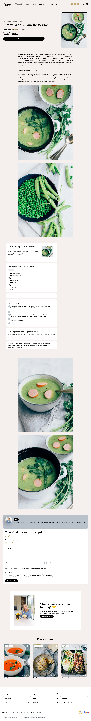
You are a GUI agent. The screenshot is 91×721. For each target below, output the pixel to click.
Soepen (20, 343)
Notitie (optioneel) (8, 546)
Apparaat (64, 698)
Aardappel (35, 343)
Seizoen (35, 702)
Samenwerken (39, 712)
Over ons (32, 712)
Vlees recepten (19, 347)
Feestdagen (8, 698)
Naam (6, 560)
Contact (45, 712)
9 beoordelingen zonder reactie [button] (27, 536)
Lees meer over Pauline (19, 525)
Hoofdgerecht (11, 343)
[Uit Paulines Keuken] (7, 4)
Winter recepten (12, 345)
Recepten (7, 694)
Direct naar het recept (23, 38)
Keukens (64, 694)
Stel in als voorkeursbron (47, 617)
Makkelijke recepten (44, 345)
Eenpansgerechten (27, 345)
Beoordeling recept (12, 540)
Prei (39, 343)
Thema (35, 698)
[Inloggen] (84, 4)
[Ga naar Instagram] (72, 4)
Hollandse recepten (27, 343)
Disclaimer (4, 712)
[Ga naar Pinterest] (78, 4)
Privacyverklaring (12, 712)
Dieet (6, 702)
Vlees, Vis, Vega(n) (67, 702)
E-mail (48, 560)
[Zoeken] (81, 4)
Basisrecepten (19, 345)
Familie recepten (35, 345)
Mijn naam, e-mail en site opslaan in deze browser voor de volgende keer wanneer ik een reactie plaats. (25, 568)
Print (12, 254)
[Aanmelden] (87, 4)
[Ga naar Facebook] (75, 4)
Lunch (17, 343)
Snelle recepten (12, 347)
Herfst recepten (48, 343)
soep (35, 80)
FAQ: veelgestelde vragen (23, 712)
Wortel (42, 343)
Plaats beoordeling (11, 580)
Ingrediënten (37, 694)
